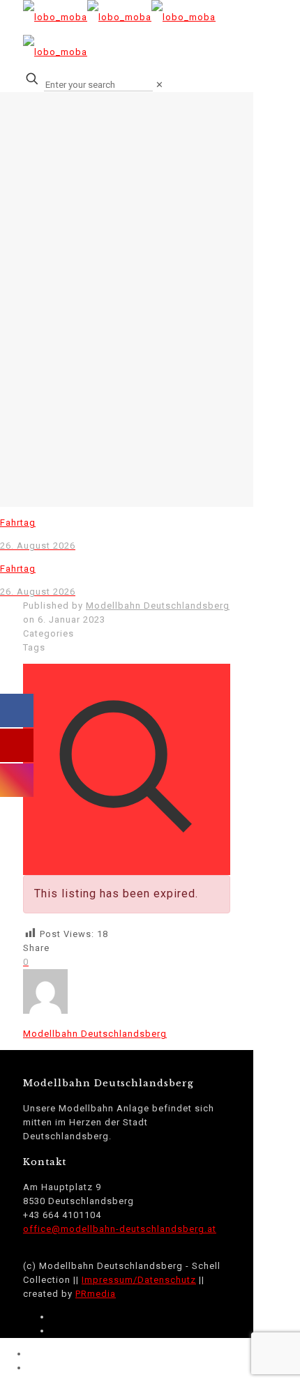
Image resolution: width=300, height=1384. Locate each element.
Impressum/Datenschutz (139, 1280)
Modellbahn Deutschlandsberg (158, 605)
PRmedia (95, 1293)
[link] (160, 84)
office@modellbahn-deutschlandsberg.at (119, 1229)
